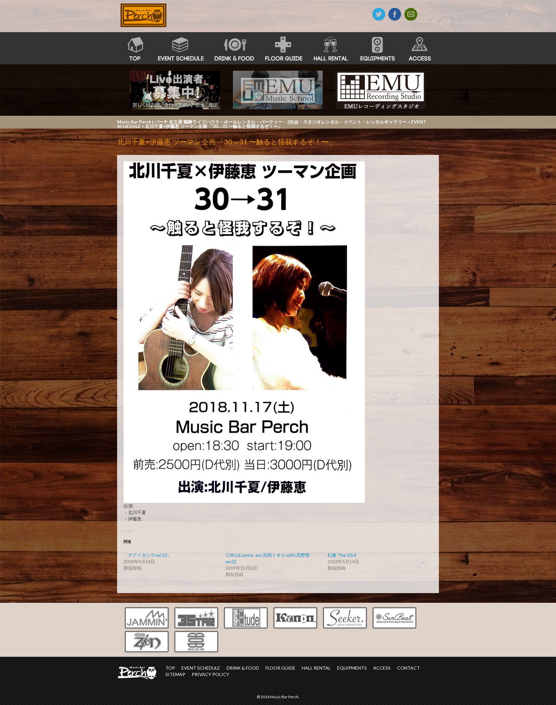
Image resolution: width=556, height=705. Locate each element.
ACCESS (382, 668)
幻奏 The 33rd (342, 555)
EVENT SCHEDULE (200, 668)
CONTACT (408, 668)
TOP (170, 668)
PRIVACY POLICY (210, 674)
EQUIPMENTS (352, 668)
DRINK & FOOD (243, 668)
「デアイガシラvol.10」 (147, 555)
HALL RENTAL (316, 668)
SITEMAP (175, 674)
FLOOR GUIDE (280, 668)
